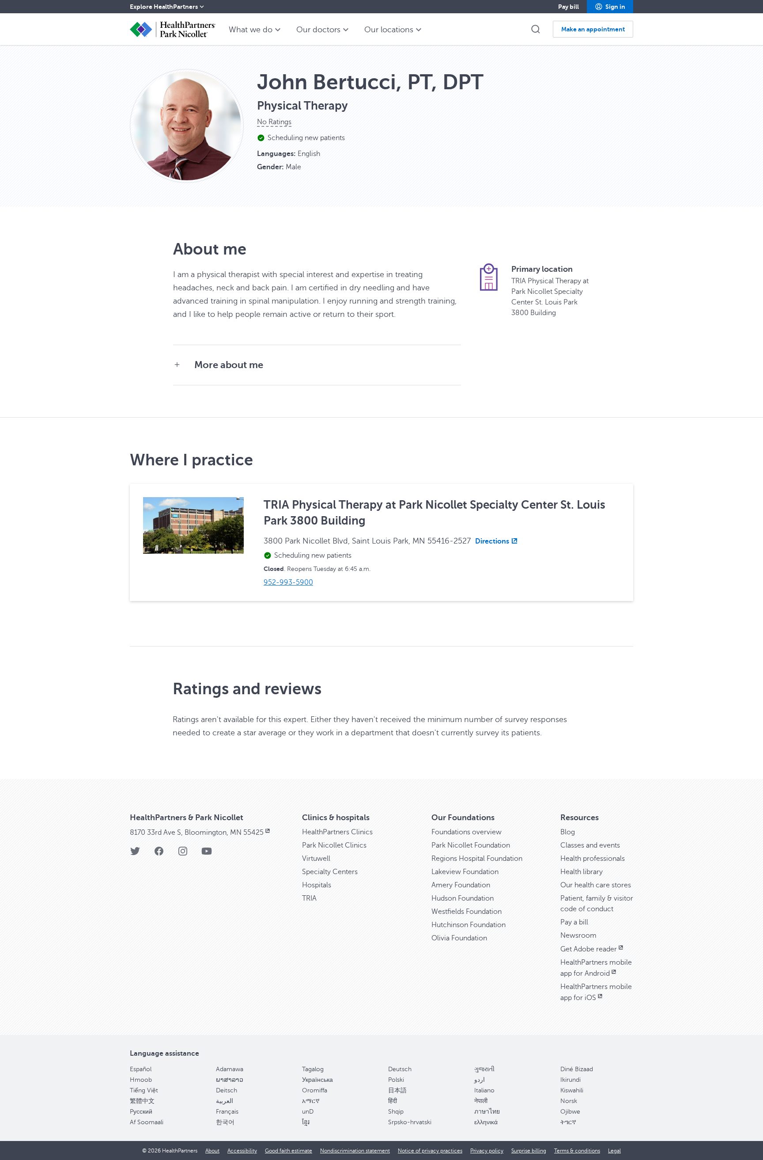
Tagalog (313, 1069)
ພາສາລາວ (229, 1079)
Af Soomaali (146, 1122)
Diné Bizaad (576, 1069)
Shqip (396, 1111)
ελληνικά (486, 1122)
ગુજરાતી (484, 1069)
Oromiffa (314, 1090)
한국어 (225, 1122)
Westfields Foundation (466, 912)
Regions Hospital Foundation (476, 859)
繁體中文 (142, 1101)
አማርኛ (311, 1101)
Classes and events (590, 845)
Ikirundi (570, 1079)
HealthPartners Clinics (337, 832)
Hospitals (316, 885)
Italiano (484, 1090)
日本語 (397, 1090)
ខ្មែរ (306, 1122)
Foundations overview (466, 832)
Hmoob (141, 1079)
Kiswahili (571, 1090)
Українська (317, 1079)
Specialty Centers (330, 872)
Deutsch (400, 1069)
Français (227, 1111)
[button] (610, 6)
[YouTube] (206, 854)
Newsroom (578, 935)
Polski (396, 1079)
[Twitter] (135, 854)
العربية (224, 1101)
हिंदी (392, 1101)
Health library (581, 872)
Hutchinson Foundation (468, 925)
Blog (567, 832)
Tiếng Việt (144, 1090)
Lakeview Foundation (465, 872)
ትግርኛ (568, 1122)
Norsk (568, 1101)
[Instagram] (183, 854)
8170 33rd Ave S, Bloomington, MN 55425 (197, 833)
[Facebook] (159, 854)
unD (308, 1111)
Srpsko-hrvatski (409, 1122)
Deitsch (226, 1090)
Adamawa (229, 1069)
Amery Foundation (460, 885)
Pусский (141, 1111)
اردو (479, 1079)
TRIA (309, 898)
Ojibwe (570, 1111)
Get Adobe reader (588, 949)
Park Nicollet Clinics (334, 845)
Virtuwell (316, 859)
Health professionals (592, 859)
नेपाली (480, 1101)
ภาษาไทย (487, 1111)
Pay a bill (574, 922)
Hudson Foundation (462, 898)
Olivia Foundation (459, 938)
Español (140, 1069)
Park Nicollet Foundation (470, 845)
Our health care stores (595, 885)
